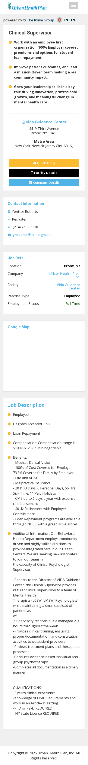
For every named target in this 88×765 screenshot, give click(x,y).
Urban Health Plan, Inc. (64, 275)
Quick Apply (45, 163)
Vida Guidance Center (45, 121)
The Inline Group (40, 20)
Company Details (46, 182)
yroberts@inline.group (32, 234)
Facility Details (45, 172)
